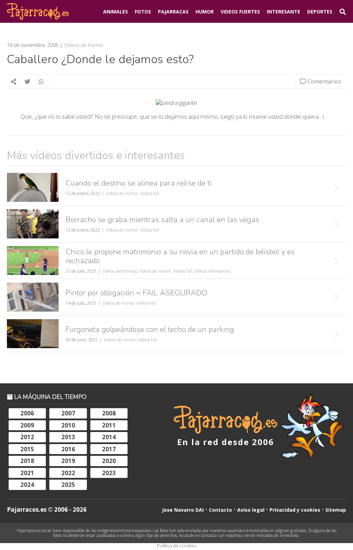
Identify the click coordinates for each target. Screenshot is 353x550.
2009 (27, 425)
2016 (68, 449)
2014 (109, 437)
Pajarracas (173, 11)
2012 (27, 437)
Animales (115, 11)
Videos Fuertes (240, 11)
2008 (109, 413)
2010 (68, 425)
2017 (109, 449)
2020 (109, 461)
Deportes (319, 11)
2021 (27, 473)
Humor (204, 11)
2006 (27, 413)
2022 (68, 473)
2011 (109, 425)
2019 (68, 461)
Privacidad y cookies (295, 510)
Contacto (220, 510)
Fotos (143, 11)
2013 (68, 437)
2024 (27, 485)
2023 (109, 473)
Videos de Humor (83, 45)
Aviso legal (250, 510)
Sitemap (335, 510)
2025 (68, 485)
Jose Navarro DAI (183, 510)
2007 (68, 413)
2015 (27, 449)
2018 (27, 461)
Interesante (283, 11)
